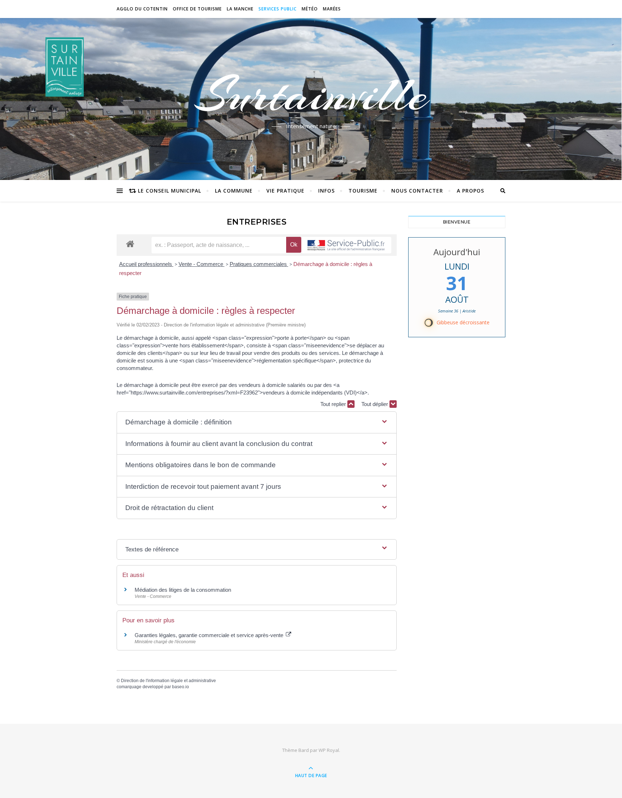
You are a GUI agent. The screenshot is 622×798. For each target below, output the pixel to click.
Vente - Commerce (202, 264)
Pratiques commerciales (259, 264)
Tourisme (363, 190)
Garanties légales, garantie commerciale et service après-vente (210, 635)
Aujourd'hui (456, 252)
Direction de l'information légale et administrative (168, 680)
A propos (470, 190)
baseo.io (180, 686)
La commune (234, 190)
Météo (310, 9)
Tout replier (333, 404)
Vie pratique (285, 190)
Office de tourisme (197, 9)
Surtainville (311, 95)
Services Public (277, 9)
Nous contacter (417, 190)
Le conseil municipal (169, 190)
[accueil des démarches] (130, 243)
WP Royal (329, 750)
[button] (256, 422)
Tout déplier (375, 404)
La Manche (240, 9)
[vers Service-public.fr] (346, 245)
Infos (326, 190)
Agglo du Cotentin (142, 9)
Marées (332, 9)
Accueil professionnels (146, 264)
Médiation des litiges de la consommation (183, 590)
